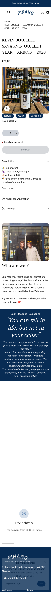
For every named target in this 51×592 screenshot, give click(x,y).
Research (31, 590)
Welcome (7, 590)
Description (8, 161)
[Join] (41, 584)
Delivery (10, 208)
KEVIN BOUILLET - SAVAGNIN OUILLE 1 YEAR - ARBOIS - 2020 (23, 27)
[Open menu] (2, 12)
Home (7, 21)
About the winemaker (17, 198)
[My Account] (41, 12)
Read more (7, 188)
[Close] (45, 562)
